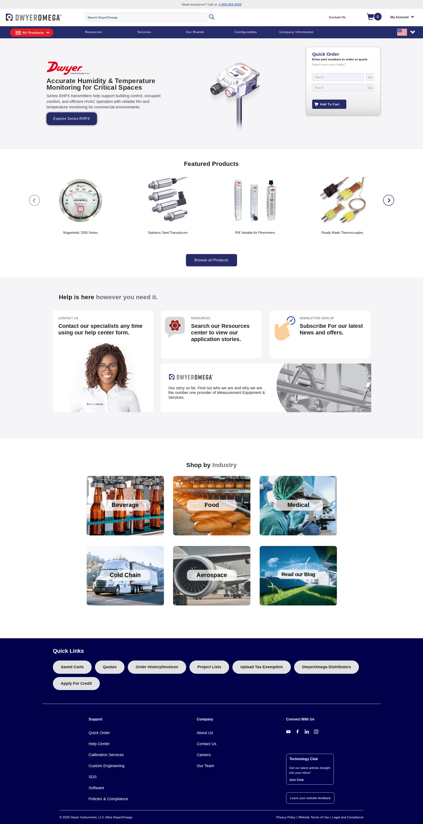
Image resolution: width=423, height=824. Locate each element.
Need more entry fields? (329, 64)
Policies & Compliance (108, 799)
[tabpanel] (211, 93)
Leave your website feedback (310, 798)
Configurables (246, 32)
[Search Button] (212, 17)
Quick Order (99, 733)
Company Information (296, 32)
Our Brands (195, 32)
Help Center (99, 744)
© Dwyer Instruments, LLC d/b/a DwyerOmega (95, 817)
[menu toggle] (2, 19)
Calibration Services (106, 755)
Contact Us (337, 17)
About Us (205, 733)
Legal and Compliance (348, 817)
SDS (93, 777)
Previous (34, 200)
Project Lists (209, 667)
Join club (296, 779)
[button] (406, 31)
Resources (93, 32)
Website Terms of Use (314, 817)
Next (388, 200)
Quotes (110, 667)
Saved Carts (72, 667)
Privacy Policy (285, 817)
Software (96, 788)
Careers (204, 755)
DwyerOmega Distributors (326, 667)
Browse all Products (211, 260)
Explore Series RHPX (71, 119)
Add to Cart (330, 104)
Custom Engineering (106, 766)
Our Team (205, 766)
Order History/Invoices (157, 667)
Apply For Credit (76, 683)
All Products (33, 32)
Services (144, 32)
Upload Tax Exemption (261, 667)
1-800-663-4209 (230, 4)
